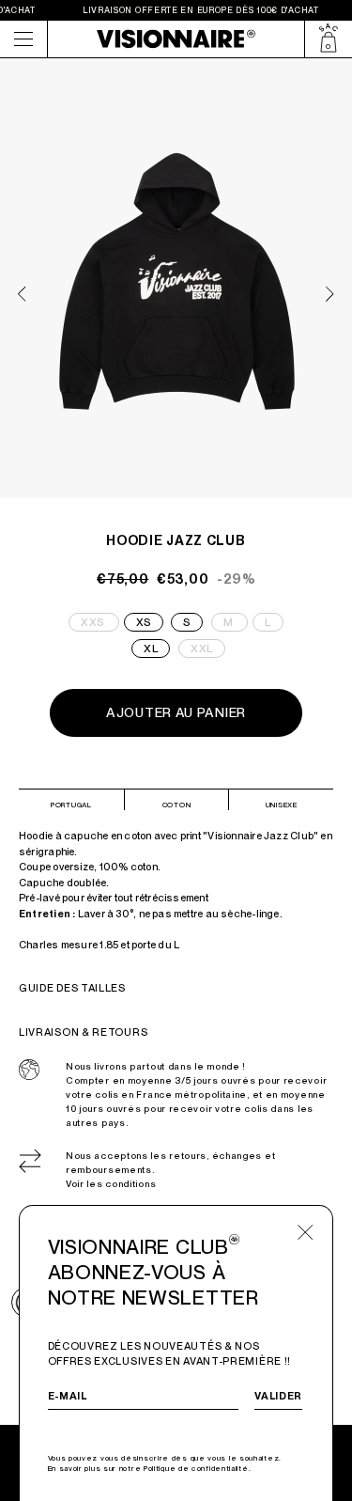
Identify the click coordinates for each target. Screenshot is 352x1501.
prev (22, 294)
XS (143, 622)
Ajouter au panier (176, 712)
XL (151, 648)
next (330, 294)
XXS (100, 621)
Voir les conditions (111, 1184)
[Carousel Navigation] (176, 286)
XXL (208, 647)
